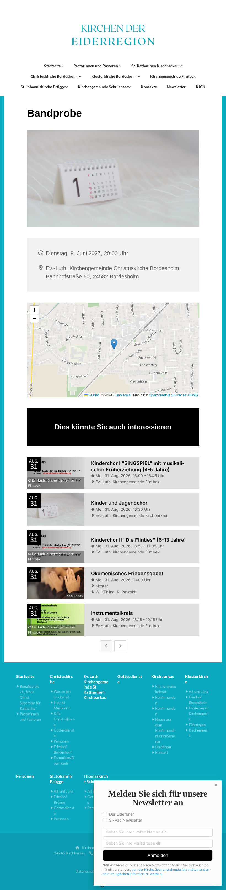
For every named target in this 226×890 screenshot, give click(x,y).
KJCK (200, 86)
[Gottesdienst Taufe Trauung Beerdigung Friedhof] (180, 66)
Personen (25, 776)
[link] (53, 66)
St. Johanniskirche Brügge (43, 86)
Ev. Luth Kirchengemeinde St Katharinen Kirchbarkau (96, 687)
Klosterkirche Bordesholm (114, 76)
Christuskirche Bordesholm (55, 76)
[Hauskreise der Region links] (62, 66)
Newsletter (176, 86)
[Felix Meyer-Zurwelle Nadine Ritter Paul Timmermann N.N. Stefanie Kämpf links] (120, 66)
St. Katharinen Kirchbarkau (155, 65)
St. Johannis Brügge (61, 779)
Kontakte (149, 86)
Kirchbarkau (162, 676)
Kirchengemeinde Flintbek (173, 76)
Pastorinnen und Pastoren (96, 65)
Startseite (52, 65)
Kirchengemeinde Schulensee (103, 86)
